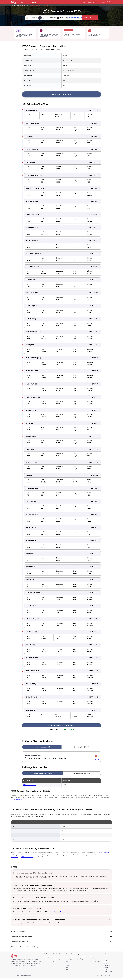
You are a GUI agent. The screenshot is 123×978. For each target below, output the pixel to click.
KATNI (28, 475)
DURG (28, 710)
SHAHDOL (29, 527)
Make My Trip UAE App (96, 961)
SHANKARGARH (31, 358)
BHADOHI (29, 279)
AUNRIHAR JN (31, 227)
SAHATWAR (30, 149)
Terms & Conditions (82, 956)
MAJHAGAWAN (31, 397)
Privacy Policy (80, 958)
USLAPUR (29, 632)
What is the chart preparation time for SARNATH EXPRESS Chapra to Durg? (39, 919)
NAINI (28, 345)
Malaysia (107, 961)
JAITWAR (29, 410)
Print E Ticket (69, 959)
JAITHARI (29, 579)
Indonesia (107, 958)
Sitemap (68, 963)
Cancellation (69, 958)
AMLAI (28, 553)
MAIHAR (29, 449)
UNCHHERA (30, 436)
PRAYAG (29, 319)
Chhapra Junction (29, 785)
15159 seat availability (103, 853)
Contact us (56, 958)
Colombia (107, 967)
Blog (67, 967)
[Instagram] (109, 975)
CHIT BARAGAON (32, 175)
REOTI (28, 136)
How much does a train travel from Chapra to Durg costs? (33, 873)
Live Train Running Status (62, 912)
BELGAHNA (30, 606)
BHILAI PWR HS (31, 697)
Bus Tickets (47, 956)
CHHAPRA (29, 110)
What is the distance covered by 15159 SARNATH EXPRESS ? (33, 898)
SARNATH (29, 240)
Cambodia (107, 965)
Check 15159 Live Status (61, 725)
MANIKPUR (30, 384)
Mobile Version (57, 959)
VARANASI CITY (31, 253)
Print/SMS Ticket (91, 2)
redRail (34, 2)
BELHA (28, 645)
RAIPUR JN (30, 684)
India (106, 956)
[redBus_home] (15, 2)
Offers (67, 965)
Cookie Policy (80, 959)
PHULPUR (29, 306)
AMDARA (29, 462)
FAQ (67, 961)
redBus (92, 956)
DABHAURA (30, 371)
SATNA (28, 423)
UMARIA (29, 501)
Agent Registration (58, 961)
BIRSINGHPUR (31, 514)
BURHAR (29, 540)
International (108, 971)
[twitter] (105, 975)
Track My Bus (69, 956)
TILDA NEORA (31, 671)
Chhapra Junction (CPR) (18, 799)
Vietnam (107, 963)
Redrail (92, 958)
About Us (55, 956)
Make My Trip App (94, 959)
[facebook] (97, 975)
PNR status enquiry (27, 857)
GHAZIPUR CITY (31, 214)
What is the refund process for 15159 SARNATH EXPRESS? (33, 885)
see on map (96, 759)
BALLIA (28, 162)
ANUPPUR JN (30, 566)
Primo (67, 969)
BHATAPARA (30, 658)
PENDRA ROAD (31, 593)
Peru (106, 969)
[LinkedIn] (101, 975)
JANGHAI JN (30, 293)
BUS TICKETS (25, 2)
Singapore (107, 959)
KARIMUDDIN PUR (32, 188)
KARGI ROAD (30, 619)
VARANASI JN (30, 266)
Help (84, 2)
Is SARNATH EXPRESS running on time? (27, 909)
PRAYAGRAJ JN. (31, 332)
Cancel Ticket (101, 2)
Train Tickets (47, 958)
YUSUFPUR (30, 201)
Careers (55, 963)
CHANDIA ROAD (31, 488)
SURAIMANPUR (31, 123)
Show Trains (90, 18)
